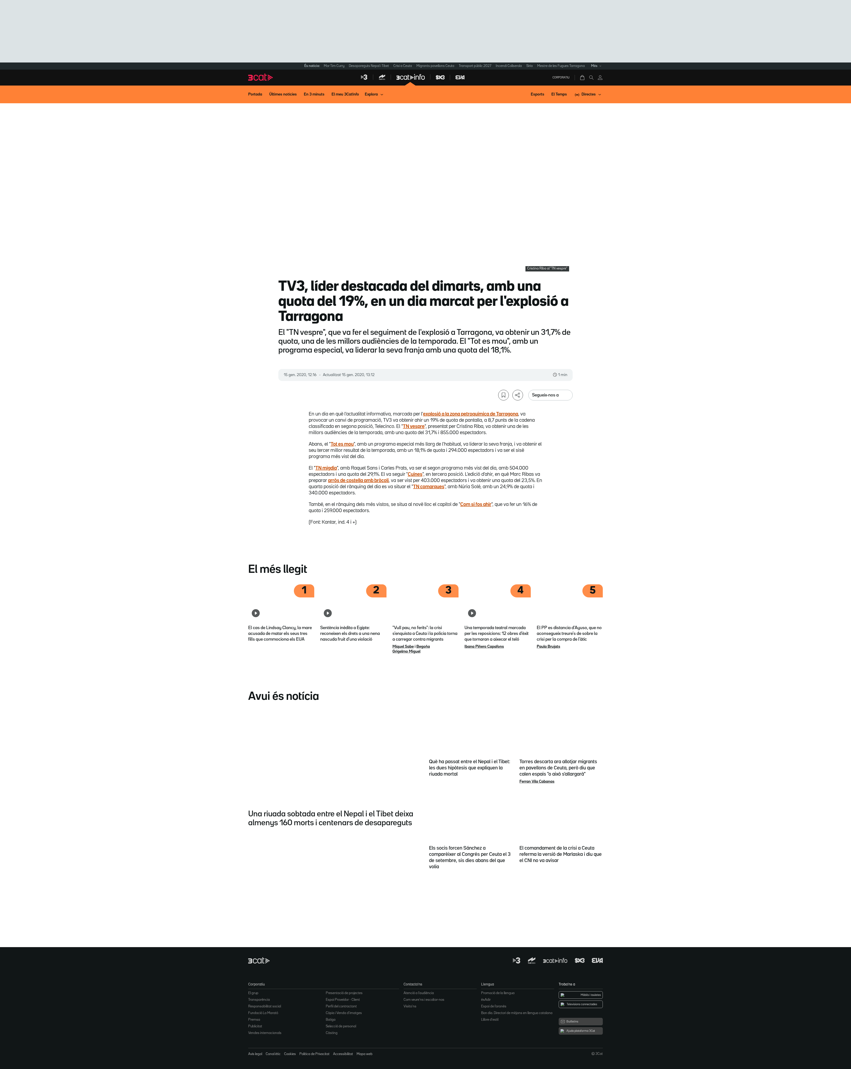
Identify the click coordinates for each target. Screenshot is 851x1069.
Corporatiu (561, 77)
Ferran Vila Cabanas (536, 781)
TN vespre (414, 426)
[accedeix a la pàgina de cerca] (591, 77)
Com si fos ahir (475, 504)
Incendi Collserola (509, 66)
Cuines (415, 474)
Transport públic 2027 (475, 66)
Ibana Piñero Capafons (484, 646)
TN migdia (326, 468)
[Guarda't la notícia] (503, 395)
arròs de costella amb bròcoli (358, 480)
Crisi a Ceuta (402, 66)
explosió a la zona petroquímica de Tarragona (470, 414)
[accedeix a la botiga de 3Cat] (582, 77)
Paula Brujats (548, 646)
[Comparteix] (517, 395)
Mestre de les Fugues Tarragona (561, 66)
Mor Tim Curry (334, 66)
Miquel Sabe (403, 646)
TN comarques (428, 487)
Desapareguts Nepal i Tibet (369, 66)
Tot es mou (342, 444)
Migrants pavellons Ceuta (435, 66)
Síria (529, 66)
